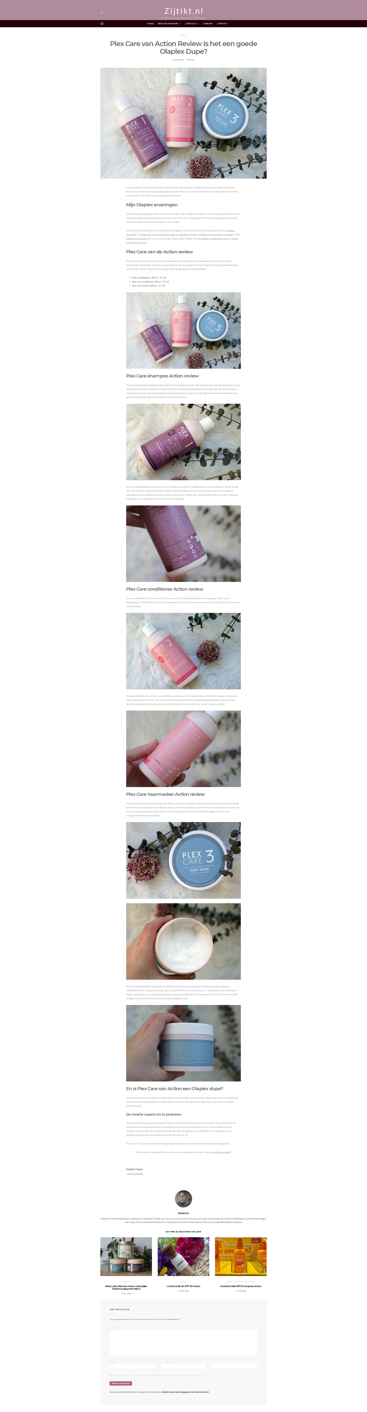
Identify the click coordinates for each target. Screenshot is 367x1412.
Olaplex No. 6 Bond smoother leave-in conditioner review (168, 234)
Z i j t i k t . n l (183, 11)
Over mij (208, 23)
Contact (222, 23)
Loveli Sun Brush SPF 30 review (183, 1286)
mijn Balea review (222, 1152)
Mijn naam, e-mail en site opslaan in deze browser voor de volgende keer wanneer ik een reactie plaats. (160, 1375)
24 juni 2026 (241, 1291)
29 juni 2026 (184, 1291)
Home (150, 23)
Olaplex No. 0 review (136, 238)
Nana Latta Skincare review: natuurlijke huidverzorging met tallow (126, 1287)
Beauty (183, 35)
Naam (113, 1361)
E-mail (164, 1361)
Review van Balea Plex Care (214, 238)
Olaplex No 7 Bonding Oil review (216, 234)
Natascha (190, 60)
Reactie (113, 1328)
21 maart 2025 (178, 60)
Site (213, 1362)
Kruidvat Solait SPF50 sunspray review (240, 1286)
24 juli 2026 (126, 1294)
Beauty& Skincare (168, 23)
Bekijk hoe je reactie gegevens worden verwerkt (185, 1391)
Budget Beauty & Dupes (245, 1282)
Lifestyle (191, 23)
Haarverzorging (135, 1174)
